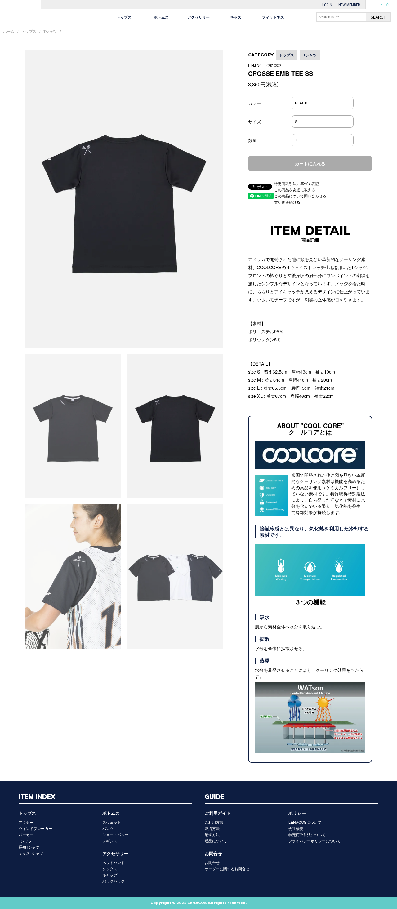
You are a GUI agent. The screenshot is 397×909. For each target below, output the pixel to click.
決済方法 (212, 828)
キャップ (109, 874)
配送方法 (212, 834)
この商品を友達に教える (294, 189)
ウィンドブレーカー (35, 828)
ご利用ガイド (218, 813)
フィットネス (273, 17)
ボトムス (161, 17)
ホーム (8, 31)
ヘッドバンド (113, 862)
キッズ (235, 17)
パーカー (26, 834)
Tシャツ (50, 31)
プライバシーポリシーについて (314, 840)
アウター (26, 822)
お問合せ (212, 862)
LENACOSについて (304, 822)
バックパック (113, 881)
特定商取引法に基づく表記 (296, 183)
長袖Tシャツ (29, 846)
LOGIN (327, 5)
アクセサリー (198, 17)
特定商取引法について (307, 834)
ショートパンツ (115, 834)
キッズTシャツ (31, 853)
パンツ (108, 828)
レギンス (109, 840)
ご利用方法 (214, 822)
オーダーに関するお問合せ (227, 868)
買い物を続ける (287, 202)
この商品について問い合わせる (300, 195)
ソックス (109, 868)
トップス (124, 17)
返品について (216, 840)
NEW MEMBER (349, 5)
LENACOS (20, 12)
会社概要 (295, 828)
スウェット (111, 822)
